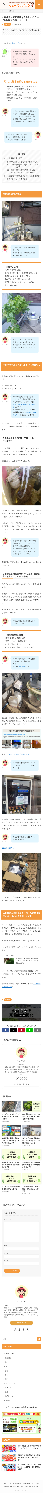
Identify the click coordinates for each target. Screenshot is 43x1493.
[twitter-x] (21, 1078)
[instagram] (19, 1329)
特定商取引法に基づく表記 (12, 1486)
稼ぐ (6, 1375)
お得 (6, 1371)
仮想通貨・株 (9, 1353)
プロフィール (21, 1323)
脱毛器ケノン (9, 1396)
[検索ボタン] (4, 4)
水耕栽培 (7, 24)
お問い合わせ (26, 1483)
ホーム (6, 1483)
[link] (17, 1078)
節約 (6, 1379)
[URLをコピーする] (37, 1030)
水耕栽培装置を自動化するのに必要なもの (23, 162)
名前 (5, 1245)
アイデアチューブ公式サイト (18, 754)
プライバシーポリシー (15, 1483)
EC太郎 (22, 666)
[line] (23, 1329)
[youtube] (25, 1078)
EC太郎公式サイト (9, 848)
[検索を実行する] (39, 1339)
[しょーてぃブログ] (21, 4)
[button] (5, 1030)
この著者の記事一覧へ (21, 1084)
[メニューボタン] (39, 4)
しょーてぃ (16, 43)
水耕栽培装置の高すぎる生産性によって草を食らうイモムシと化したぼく (27, 961)
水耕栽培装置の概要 (14, 158)
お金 (5, 1366)
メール (6, 1253)
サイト (6, 1260)
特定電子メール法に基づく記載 (30, 1486)
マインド (8, 1388)
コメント (7, 1220)
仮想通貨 (8, 1358)
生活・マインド (9, 1383)
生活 (6, 1392)
